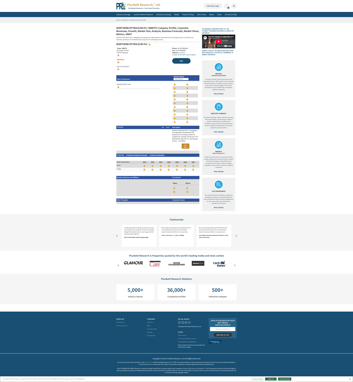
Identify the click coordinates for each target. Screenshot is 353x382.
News (219, 14)
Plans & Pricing (188, 14)
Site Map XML (151, 335)
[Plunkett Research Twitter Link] (182, 323)
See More (185, 146)
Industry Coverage (123, 14)
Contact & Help (152, 329)
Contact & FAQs (231, 14)
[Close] (350, 379)
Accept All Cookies (285, 379)
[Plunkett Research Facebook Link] (186, 323)
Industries (125, 20)
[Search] (234, 6)
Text (163, 127)
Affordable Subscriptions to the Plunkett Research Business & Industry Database (218, 31)
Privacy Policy (182, 335)
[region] (176, 379)
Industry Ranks (179, 76)
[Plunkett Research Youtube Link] (189, 323)
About (211, 14)
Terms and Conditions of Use (187, 338)
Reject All (270, 379)
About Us (150, 322)
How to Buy (201, 14)
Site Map (150, 332)
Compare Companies (157, 155)
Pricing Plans (120, 322)
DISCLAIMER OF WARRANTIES (187, 342)
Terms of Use (149, 362)
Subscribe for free (222, 335)
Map (181, 61)
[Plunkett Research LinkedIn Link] (179, 323)
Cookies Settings (257, 379)
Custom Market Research (143, 14)
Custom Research (121, 326)
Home (118, 20)
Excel (167, 127)
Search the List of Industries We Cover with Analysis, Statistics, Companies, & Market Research (217, 53)
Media (176, 14)
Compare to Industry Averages (137, 155)
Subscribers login (213, 6)
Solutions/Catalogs (163, 14)
